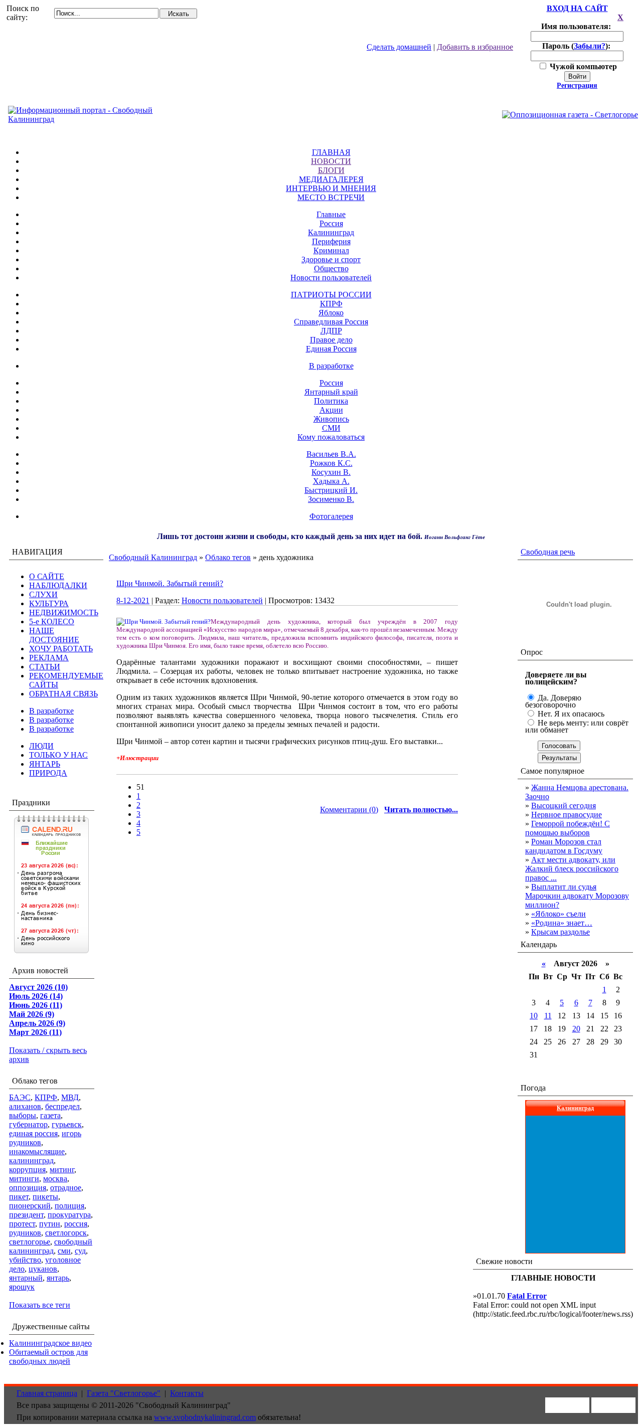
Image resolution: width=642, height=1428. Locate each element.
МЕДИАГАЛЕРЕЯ (331, 179)
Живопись (331, 419)
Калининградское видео (50, 1343)
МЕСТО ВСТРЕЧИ (331, 197)
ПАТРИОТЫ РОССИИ (331, 294)
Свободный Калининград (153, 557)
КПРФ (331, 303)
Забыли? (589, 46)
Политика (331, 401)
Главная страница (47, 1393)
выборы (22, 1115)
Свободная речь (548, 552)
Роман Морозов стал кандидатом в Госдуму (563, 846)
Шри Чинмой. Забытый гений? (169, 583)
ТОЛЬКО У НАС (58, 755)
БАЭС (20, 1097)
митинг (62, 1169)
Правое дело (331, 339)
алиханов (25, 1106)
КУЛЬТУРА (49, 603)
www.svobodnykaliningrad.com (205, 1417)
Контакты (187, 1393)
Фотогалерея (331, 516)
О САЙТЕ (46, 576)
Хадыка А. (331, 481)
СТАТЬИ (44, 666)
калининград (31, 1160)
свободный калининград (50, 1246)
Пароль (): (577, 46)
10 (534, 1015)
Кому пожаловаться (331, 437)
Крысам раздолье (560, 932)
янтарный (26, 1278)
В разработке (331, 366)
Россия (331, 223)
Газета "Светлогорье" (123, 1393)
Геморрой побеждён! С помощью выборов (567, 828)
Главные (331, 214)
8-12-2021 (132, 600)
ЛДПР (331, 330)
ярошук (22, 1287)
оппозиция (27, 1187)
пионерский (30, 1205)
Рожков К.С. (331, 463)
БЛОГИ (331, 170)
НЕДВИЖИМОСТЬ (63, 612)
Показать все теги (39, 1305)
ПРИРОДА (48, 773)
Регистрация (577, 85)
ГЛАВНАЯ (331, 152)
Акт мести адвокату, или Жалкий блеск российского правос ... (571, 868)
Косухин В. (331, 472)
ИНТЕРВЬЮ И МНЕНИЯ (331, 188)
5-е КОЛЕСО (51, 621)
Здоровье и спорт (331, 259)
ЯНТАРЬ (44, 764)
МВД (70, 1097)
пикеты (45, 1196)
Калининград (331, 232)
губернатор (28, 1124)
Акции (331, 410)
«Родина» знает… (561, 923)
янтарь (58, 1278)
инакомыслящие (37, 1151)
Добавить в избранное (475, 47)
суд (80, 1250)
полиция (69, 1205)
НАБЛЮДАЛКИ (58, 585)
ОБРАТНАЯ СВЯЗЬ (63, 693)
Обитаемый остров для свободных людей (48, 1356)
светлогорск (66, 1232)
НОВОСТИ (331, 161)
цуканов (43, 1269)
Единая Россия (331, 348)
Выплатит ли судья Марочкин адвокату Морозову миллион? (577, 895)
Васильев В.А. (331, 454)
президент (26, 1214)
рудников (25, 1232)
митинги (24, 1178)
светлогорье (29, 1241)
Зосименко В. (331, 499)
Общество (331, 268)
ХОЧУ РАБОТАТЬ (61, 648)
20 (576, 1028)
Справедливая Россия (331, 321)
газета (50, 1115)
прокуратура (69, 1214)
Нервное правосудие (566, 814)
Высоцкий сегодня (563, 805)
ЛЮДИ (41, 746)
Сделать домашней (399, 47)
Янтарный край (331, 392)
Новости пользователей (331, 277)
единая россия (33, 1133)
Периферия (331, 241)
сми (64, 1250)
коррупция (27, 1169)
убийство (25, 1260)
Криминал (331, 250)
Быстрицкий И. (331, 490)
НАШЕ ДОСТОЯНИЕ (54, 635)
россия (75, 1223)
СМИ (331, 428)
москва (55, 1178)
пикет (19, 1196)
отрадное (65, 1187)
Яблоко (331, 312)
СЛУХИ (43, 594)
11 (548, 1015)
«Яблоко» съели (558, 914)
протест (22, 1223)
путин (49, 1223)
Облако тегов (228, 557)
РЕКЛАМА (49, 657)
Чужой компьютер (582, 66)
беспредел (62, 1106)
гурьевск (67, 1124)
